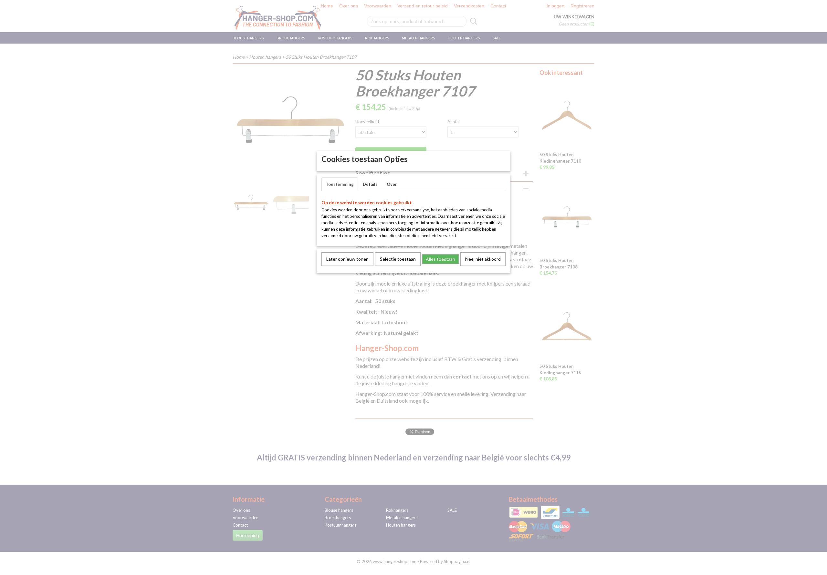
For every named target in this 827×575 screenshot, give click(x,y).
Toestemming (340, 184)
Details (370, 184)
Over (392, 184)
